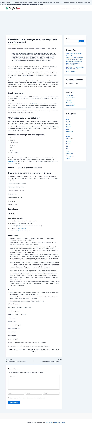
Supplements (69, 153)
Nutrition (68, 141)
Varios (79, 8)
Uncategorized (70, 156)
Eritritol (19, 226)
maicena (19, 230)
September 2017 (70, 105)
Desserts (68, 126)
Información (48, 8)
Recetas (62, 8)
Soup (67, 151)
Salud (74, 8)
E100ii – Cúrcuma (70, 71)
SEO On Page (49, 422)
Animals (68, 117)
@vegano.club (12, 161)
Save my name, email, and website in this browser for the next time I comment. (27, 398)
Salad (67, 146)
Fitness (68, 134)
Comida (56, 8)
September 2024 (70, 98)
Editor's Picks (69, 131)
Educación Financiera (59, 422)
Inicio (41, 8)
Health (68, 136)
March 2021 (69, 102)
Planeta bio (34, 103)
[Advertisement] (46, 20)
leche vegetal (22, 228)
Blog (84, 8)
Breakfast (68, 122)
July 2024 (68, 100)
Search (67, 38)
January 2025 (69, 95)
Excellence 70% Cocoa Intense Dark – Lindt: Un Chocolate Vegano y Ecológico (74, 63)
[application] (51, 8)
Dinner (68, 129)
